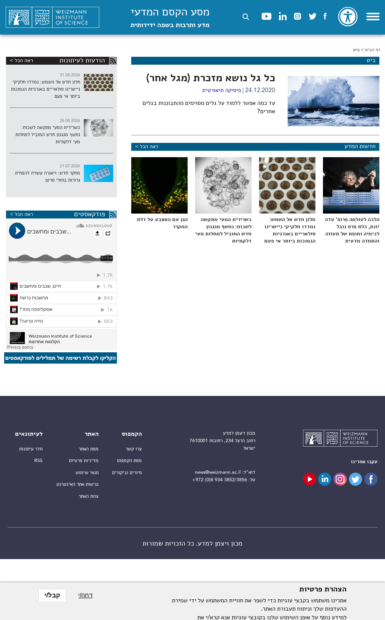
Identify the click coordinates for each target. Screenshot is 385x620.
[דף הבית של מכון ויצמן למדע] (52, 17)
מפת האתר (89, 449)
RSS (38, 460)
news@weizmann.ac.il (218, 472)
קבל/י (52, 595)
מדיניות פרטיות (84, 460)
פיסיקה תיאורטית (221, 91)
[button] (245, 16)
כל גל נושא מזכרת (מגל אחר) (210, 78)
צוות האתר (89, 496)
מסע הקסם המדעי (169, 18)
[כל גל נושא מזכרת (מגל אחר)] (333, 101)
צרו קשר (134, 449)
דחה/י (85, 595)
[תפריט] (373, 16)
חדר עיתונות (30, 449)
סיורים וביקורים (127, 472)
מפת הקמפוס (129, 460)
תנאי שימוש (87, 472)
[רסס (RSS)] (113, 61)
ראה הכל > (146, 146)
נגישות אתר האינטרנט (77, 484)
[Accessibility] (348, 16)
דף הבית (372, 50)
